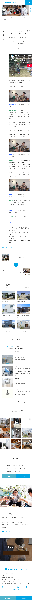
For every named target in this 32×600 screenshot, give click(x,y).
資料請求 (9, 476)
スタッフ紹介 (8, 531)
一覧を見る (26, 287)
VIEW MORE (16, 553)
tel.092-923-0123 (16, 468)
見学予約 (24, 598)
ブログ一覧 (16, 401)
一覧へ (16, 264)
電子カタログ (8, 598)
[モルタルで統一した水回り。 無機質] (16, 433)
